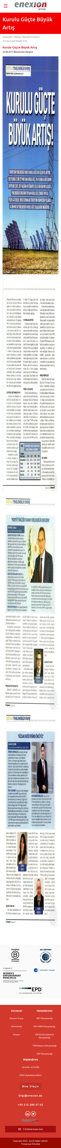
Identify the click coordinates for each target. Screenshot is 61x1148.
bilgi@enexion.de (30, 1095)
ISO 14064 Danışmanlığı (44, 1026)
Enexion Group (16, 1018)
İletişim (16, 1034)
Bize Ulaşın (30, 1086)
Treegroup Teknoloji (30, 1144)
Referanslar (16, 1026)
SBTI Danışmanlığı (44, 1018)
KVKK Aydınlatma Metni (30, 1075)
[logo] (30, 6)
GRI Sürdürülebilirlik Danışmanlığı (44, 1036)
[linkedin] (27, 1113)
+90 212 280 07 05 (30, 1104)
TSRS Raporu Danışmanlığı (45, 1045)
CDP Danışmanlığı (44, 1053)
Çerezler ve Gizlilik (30, 1067)
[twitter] (33, 1113)
